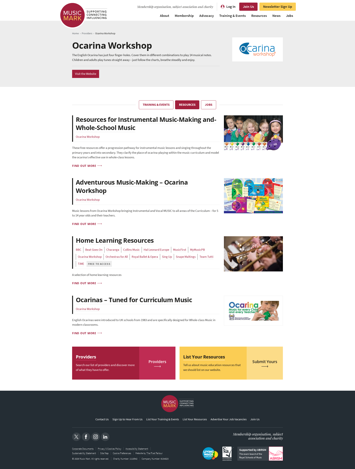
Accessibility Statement (137, 448)
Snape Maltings (186, 257)
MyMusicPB (197, 250)
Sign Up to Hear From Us (127, 419)
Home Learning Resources (115, 240)
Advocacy (206, 15)
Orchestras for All (117, 257)
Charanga (112, 250)
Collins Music (131, 250)
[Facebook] (86, 437)
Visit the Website (85, 74)
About (164, 15)
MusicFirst (179, 250)
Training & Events (232, 15)
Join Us (248, 6)
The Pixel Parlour (154, 453)
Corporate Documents (83, 448)
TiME (81, 264)
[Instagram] (95, 437)
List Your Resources (195, 419)
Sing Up (167, 257)
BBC (78, 250)
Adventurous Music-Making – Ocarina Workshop (132, 186)
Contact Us (102, 419)
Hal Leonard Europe (156, 250)
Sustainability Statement (84, 453)
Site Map (104, 453)
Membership (184, 15)
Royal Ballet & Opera (145, 257)
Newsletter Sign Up (277, 6)
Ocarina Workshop (88, 137)
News (276, 15)
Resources (259, 15)
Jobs (289, 15)
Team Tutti (206, 257)
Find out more (84, 166)
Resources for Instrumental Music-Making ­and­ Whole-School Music (146, 123)
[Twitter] (76, 437)
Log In (231, 6)
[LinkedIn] (105, 437)
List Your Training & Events (162, 419)
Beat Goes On (93, 250)
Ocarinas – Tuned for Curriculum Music (134, 300)
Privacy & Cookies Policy (109, 448)
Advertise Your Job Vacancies (229, 419)
